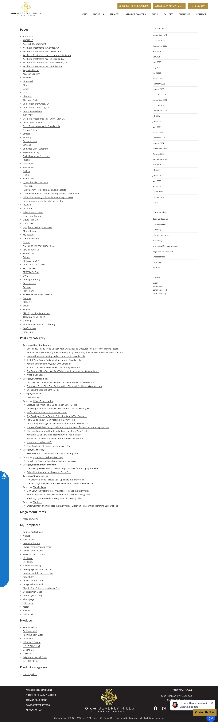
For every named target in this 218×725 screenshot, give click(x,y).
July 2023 (156, 170)
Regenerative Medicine (44, 464)
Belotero (27, 77)
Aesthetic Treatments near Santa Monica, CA (45, 62)
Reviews (27, 287)
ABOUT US (98, 14)
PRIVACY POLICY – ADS (34, 264)
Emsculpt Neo (30, 141)
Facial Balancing (31, 152)
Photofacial (28, 253)
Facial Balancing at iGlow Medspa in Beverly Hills (51, 419)
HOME (84, 14)
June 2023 (157, 175)
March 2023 (158, 191)
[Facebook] (155, 708)
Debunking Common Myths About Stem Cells (49, 472)
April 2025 (157, 73)
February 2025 (159, 83)
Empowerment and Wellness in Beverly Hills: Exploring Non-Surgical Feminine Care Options (72, 505)
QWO (25, 275)
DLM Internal (33, 397)
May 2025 (157, 67)
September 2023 (160, 159)
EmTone (27, 144)
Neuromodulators (32, 238)
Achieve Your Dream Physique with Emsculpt (49, 363)
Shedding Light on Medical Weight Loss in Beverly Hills (54, 498)
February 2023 (159, 197)
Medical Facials (30, 231)
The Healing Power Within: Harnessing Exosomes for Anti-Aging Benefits (62, 468)
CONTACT (201, 14)
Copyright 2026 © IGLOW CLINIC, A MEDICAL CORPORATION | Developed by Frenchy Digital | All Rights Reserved (109, 718)
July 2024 (156, 116)
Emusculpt (28, 332)
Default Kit (28, 614)
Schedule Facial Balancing (134, 5)
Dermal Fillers (30, 130)
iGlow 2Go (28, 186)
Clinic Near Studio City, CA (36, 107)
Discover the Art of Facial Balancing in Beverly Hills (52, 404)
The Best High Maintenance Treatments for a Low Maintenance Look (60, 483)
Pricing (26, 257)
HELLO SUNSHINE (31, 646)
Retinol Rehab (30, 627)
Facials (26, 159)
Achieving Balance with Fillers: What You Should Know (54, 434)
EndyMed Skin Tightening (35, 148)
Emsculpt (27, 137)
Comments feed (160, 289)
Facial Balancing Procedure (36, 156)
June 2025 (157, 62)
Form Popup (29, 539)
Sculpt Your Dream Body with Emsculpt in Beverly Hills (54, 360)
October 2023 (158, 154)
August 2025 (158, 51)
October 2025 (158, 40)
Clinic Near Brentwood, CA (36, 103)
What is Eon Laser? (36, 374)
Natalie (26, 535)
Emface (26, 133)
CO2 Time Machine (32, 111)
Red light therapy (31, 279)
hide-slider (28, 576)
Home (26, 174)
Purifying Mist (30, 631)
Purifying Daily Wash (33, 634)
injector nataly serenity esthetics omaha (43, 201)
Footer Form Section (33, 550)
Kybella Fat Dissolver (33, 212)
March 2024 (158, 132)
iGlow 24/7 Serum (31, 642)
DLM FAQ (38, 393)
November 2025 (160, 35)
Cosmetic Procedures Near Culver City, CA (44, 118)
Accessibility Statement (34, 43)
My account (28, 234)
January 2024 (158, 143)
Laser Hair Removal (32, 216)
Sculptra (27, 298)
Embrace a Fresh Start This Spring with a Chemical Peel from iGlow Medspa (64, 386)
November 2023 (160, 148)
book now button (31, 543)
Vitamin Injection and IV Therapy (39, 324)
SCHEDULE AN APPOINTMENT (169, 5)
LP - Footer (28, 558)
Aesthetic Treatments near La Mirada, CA (43, 58)
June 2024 (157, 121)
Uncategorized (40, 476)
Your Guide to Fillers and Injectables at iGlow (49, 446)
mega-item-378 (30, 518)
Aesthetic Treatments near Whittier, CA (42, 66)
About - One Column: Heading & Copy (41, 588)
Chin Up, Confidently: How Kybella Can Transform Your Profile (57, 431)
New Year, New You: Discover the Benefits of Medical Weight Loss (59, 494)
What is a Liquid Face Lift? (39, 442)
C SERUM (27, 653)
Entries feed (158, 286)
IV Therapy (38, 449)
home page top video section (37, 569)
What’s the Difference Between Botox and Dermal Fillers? (55, 438)
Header (26, 610)
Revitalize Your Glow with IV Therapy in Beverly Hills (52, 453)
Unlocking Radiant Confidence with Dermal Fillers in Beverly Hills (59, 408)
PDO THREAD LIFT (31, 249)
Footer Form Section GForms (37, 546)
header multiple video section (38, 573)
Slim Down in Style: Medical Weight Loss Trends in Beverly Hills (58, 490)
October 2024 (158, 105)
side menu (28, 603)
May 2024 (157, 127)
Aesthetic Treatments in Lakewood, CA (42, 51)
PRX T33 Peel (29, 268)
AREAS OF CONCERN (135, 14)
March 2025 (158, 78)
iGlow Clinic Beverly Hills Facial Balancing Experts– (48, 197)
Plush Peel (28, 638)
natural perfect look (33, 531)
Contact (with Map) (32, 591)
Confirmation (29, 328)
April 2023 (157, 186)
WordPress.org (159, 293)
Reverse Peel (29, 283)
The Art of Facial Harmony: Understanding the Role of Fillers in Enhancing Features (68, 427)
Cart (25, 92)
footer (26, 606)
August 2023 (158, 164)
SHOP (155, 14)
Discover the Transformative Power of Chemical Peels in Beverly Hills (61, 382)
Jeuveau (27, 204)
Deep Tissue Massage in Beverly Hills (41, 126)
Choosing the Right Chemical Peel (43, 389)
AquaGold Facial (31, 70)
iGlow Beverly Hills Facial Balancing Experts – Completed (51, 193)
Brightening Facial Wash (35, 657)
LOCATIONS (29, 223)
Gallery (26, 171)
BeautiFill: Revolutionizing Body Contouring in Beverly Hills (56, 356)
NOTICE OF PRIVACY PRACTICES (38, 245)
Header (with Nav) (32, 565)
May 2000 (157, 202)
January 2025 (158, 89)
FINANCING (184, 14)
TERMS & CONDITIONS (34, 317)
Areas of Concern (31, 73)
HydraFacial (29, 178)
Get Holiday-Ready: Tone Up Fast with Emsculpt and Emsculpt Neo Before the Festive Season (73, 348)
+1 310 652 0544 (197, 5)
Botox (25, 88)
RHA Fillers (28, 290)
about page (28, 599)
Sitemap (27, 309)
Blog (25, 85)
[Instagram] (164, 708)
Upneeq (27, 320)
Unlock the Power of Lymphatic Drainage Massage (51, 461)
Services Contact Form (34, 554)
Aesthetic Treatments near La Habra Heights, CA (47, 55)
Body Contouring (42, 345)
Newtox (26, 242)
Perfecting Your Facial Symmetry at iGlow (47, 412)
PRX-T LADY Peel (31, 272)
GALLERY (168, 14)
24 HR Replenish (31, 661)
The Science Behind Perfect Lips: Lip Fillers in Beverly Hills (55, 479)
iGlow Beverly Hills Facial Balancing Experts (44, 189)
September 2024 (160, 110)
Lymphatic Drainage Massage (37, 227)
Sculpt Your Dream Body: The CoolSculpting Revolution (54, 367)
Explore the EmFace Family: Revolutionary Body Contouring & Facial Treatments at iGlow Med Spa (75, 352)
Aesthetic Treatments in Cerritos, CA (41, 47)
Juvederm (27, 208)
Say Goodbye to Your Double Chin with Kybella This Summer (57, 416)
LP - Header (28, 561)
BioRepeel (28, 81)
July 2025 (156, 56)
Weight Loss (39, 487)
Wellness (37, 502)
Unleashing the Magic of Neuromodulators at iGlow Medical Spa (58, 423)
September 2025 (160, 46)
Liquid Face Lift (30, 219)
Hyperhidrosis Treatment (35, 182)
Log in (155, 283)
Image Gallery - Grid (33, 580)
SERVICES (115, 14)
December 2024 (159, 94)
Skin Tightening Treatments (36, 313)
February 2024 (159, 137)
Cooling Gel (28, 649)
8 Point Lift (28, 36)
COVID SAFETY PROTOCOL (35, 122)
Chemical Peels (30, 100)
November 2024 (160, 100)
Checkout (27, 96)
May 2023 (157, 181)
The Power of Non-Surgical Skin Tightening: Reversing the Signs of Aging (63, 371)
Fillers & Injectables (43, 401)
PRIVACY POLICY (31, 260)
